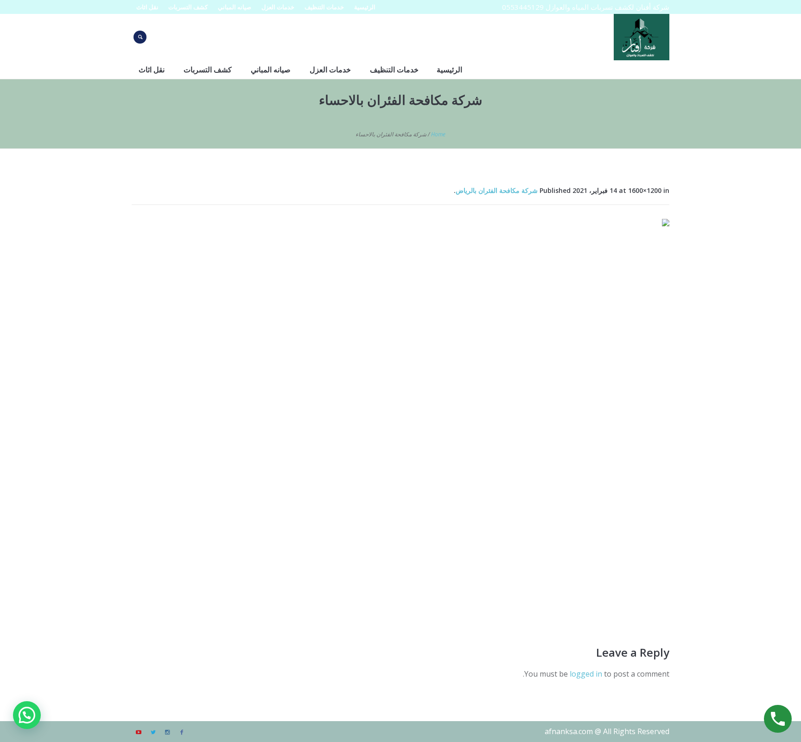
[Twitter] (153, 732)
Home (438, 134)
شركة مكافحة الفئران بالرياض (497, 190)
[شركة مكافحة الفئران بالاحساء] (400, 420)
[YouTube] (139, 732)
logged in (586, 674)
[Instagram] (167, 732)
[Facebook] (182, 732)
